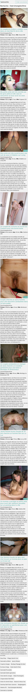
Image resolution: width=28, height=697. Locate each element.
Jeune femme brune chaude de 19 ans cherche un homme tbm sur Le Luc (13, 433)
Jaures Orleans (16, 661)
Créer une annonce (21, 2)
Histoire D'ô (3, 687)
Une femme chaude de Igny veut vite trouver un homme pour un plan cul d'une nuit (13, 559)
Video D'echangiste (18, 675)
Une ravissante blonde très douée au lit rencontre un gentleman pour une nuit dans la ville (14, 625)
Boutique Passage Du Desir (18, 664)
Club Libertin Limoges (6, 675)
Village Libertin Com (12, 658)
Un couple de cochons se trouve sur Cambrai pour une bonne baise (13, 227)
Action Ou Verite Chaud (6, 681)
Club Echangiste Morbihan (15, 687)
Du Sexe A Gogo (4, 667)
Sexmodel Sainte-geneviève (7, 673)
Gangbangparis (22, 684)
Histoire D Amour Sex (19, 681)
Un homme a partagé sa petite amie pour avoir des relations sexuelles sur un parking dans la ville (13, 503)
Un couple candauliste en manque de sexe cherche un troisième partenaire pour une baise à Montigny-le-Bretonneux (12, 367)
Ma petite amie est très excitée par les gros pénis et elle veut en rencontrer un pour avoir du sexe (13, 94)
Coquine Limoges (5, 664)
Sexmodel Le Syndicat (6, 690)
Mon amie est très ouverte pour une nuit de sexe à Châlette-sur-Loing (13, 154)
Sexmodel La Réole (5, 661)
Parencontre (4, 2)
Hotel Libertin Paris (15, 667)
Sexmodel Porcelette (6, 670)
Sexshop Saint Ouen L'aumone (8, 684)
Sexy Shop (3, 658)
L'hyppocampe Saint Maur (7, 678)
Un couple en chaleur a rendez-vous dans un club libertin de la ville (13, 30)
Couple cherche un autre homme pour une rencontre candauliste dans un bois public (14, 301)
